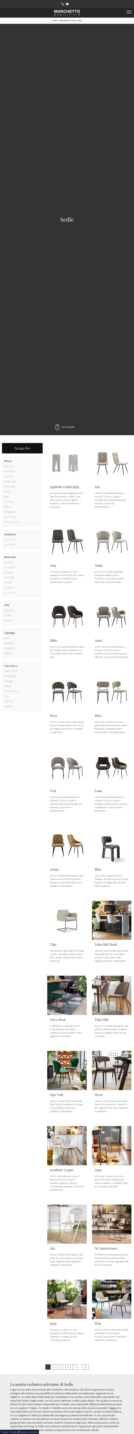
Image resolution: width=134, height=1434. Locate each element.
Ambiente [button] (10, 534)
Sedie (79, 20)
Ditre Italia (9, 486)
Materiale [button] (10, 557)
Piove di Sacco (11, 691)
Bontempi (9, 471)
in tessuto (9, 592)
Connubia (9, 476)
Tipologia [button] (9, 632)
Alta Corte (9, 466)
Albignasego (10, 675)
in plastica (9, 587)
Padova (8, 686)
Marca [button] (8, 461)
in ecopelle (10, 567)
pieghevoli (9, 648)
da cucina (9, 539)
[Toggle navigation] (129, 12)
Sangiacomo (10, 511)
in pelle (8, 582)
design (7, 615)
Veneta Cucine (11, 521)
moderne (9, 620)
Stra (6, 696)
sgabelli (8, 653)
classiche (9, 610)
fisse (7, 638)
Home (54, 20)
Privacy (4, 1432)
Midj (6, 496)
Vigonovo (9, 701)
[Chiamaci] (63, 4)
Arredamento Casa (67, 20)
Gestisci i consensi (29, 1432)
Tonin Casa (10, 516)
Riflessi (7, 506)
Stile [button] (6, 605)
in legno (8, 572)
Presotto (8, 501)
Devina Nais (10, 481)
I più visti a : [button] (11, 665)
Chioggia (8, 681)
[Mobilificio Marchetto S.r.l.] (67, 12)
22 (85, 1367)
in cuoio (8, 562)
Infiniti (7, 491)
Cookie (13, 1432)
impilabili (8, 643)
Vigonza (8, 706)
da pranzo (9, 544)
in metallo (9, 577)
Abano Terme (11, 670)
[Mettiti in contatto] (67, 4)
